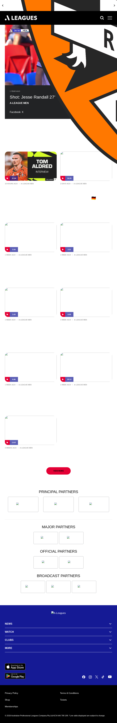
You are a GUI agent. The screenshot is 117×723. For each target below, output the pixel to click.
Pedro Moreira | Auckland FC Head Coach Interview (84, 391)
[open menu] (110, 17)
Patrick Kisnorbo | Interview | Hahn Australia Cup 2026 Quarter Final (85, 264)
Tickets (63, 700)
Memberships (11, 706)
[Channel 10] (33, 587)
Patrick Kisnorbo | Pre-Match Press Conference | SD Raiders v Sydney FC (84, 329)
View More (58, 471)
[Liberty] (46, 538)
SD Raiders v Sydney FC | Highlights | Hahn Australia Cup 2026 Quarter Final (28, 264)
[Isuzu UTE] (23, 504)
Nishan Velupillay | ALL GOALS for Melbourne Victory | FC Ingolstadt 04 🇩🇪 (86, 193)
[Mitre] (46, 562)
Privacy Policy (11, 693)
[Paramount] (58, 587)
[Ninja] (58, 504)
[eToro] (71, 538)
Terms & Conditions (69, 693)
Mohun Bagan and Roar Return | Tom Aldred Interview (30, 190)
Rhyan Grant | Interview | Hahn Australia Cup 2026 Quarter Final (26, 329)
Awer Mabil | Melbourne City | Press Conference (30, 454)
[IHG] (71, 562)
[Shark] (94, 504)
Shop (7, 700)
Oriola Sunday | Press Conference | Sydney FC (25, 391)
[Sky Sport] (84, 587)
